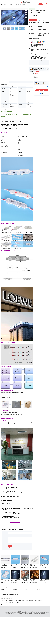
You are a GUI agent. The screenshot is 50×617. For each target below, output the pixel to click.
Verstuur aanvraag (33, 20)
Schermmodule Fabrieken (39, 600)
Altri (1, 591)
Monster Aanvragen (46, 22)
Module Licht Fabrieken (29, 600)
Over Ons (7, 607)
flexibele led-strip (27, 589)
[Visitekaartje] (47, 86)
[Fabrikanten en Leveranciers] (25, 2)
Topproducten (39, 607)
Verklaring (10, 607)
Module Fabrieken (4, 600)
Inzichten (43, 607)
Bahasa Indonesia (27, 609)
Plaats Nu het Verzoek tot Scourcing (14, 547)
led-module (38, 589)
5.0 (39, 83)
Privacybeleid (22, 607)
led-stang (2, 589)
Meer (2, 604)
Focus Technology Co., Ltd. (23, 611)
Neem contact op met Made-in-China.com (30, 607)
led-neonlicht (15, 589)
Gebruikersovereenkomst (16, 607)
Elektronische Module (5, 602)
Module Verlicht (21, 600)
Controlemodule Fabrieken (13, 600)
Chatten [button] (41, 20)
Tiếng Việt (22, 609)
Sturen (10, 546)
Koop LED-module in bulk (14, 602)
